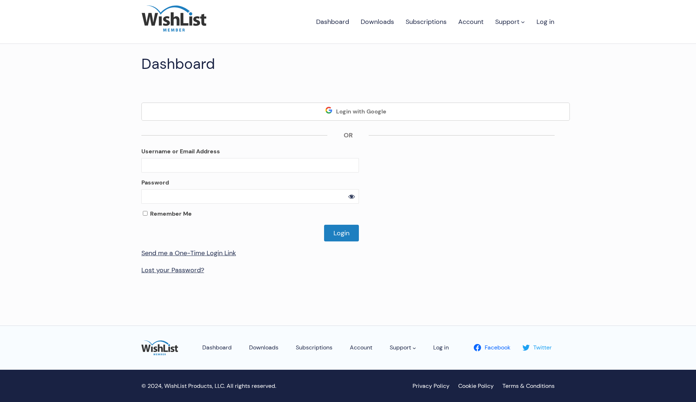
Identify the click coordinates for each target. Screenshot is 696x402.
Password (155, 182)
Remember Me (170, 213)
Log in (545, 21)
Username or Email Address (180, 151)
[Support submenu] (523, 22)
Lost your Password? (172, 270)
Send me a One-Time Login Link (188, 253)
